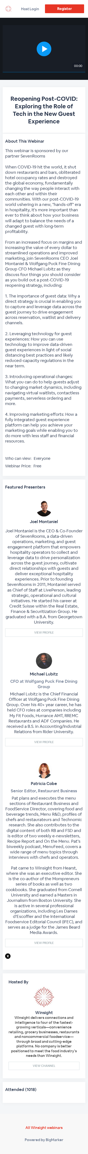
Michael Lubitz (44, 674)
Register (64, 8)
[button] (44, 49)
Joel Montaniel (44, 521)
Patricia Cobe (44, 783)
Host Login (30, 9)
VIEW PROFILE (44, 633)
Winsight (44, 1012)
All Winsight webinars (44, 1127)
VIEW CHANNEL (44, 1066)
